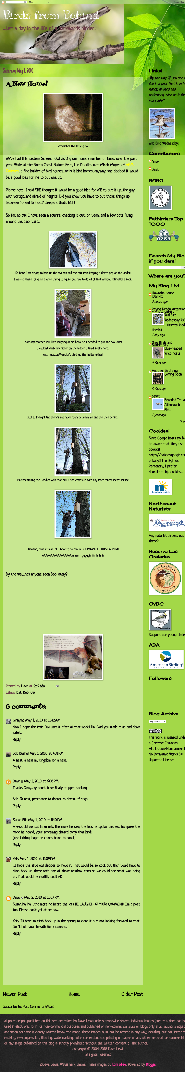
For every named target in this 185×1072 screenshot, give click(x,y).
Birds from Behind (51, 15)
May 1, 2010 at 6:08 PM (41, 781)
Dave (16, 781)
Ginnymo (18, 720)
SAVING (157, 297)
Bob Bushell (21, 754)
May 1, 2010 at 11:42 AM (42, 720)
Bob (26, 693)
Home (74, 994)
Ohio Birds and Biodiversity (162, 344)
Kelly (16, 859)
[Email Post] (57, 686)
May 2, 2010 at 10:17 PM (41, 898)
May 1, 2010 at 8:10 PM (45, 820)
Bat (18, 693)
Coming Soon (173, 374)
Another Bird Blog (165, 371)
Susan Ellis (20, 820)
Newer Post (15, 994)
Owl (32, 693)
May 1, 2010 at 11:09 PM (37, 859)
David (155, 170)
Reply (17, 740)
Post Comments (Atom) (38, 1007)
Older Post (132, 994)
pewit (156, 396)
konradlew (119, 1065)
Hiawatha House (163, 293)
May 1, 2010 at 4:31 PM (46, 754)
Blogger (151, 1065)
